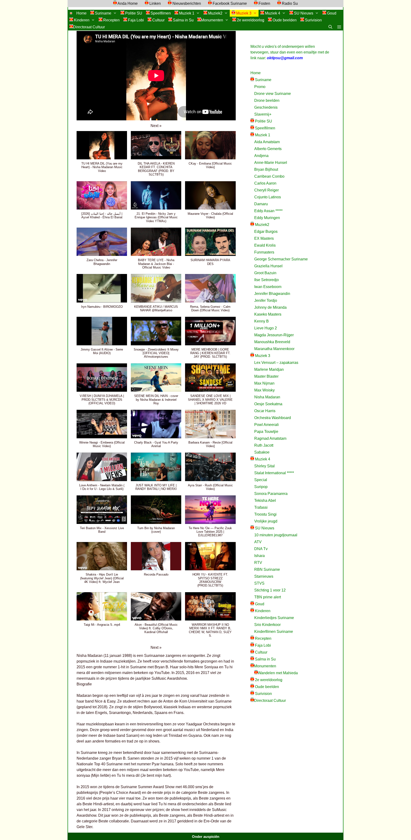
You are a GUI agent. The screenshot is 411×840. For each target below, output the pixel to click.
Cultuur (158, 20)
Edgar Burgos (266, 232)
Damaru (261, 204)
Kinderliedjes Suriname (274, 618)
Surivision (313, 20)
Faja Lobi (135, 20)
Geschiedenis (266, 107)
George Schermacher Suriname (281, 259)
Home (81, 13)
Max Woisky (264, 390)
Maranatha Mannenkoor (274, 349)
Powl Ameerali (266, 425)
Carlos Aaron (265, 183)
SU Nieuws (303, 13)
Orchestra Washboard (272, 418)
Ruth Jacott (263, 445)
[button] (339, 27)
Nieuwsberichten (186, 3)
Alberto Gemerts (268, 149)
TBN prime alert (267, 597)
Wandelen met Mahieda (278, 673)
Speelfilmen (160, 13)
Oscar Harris (264, 411)
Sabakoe (261, 452)
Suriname (102, 13)
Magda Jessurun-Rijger (274, 335)
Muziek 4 (272, 13)
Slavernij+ (262, 114)
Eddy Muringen (267, 218)
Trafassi (261, 507)
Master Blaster (266, 376)
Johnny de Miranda (270, 307)
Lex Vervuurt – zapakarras (276, 363)
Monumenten (212, 20)
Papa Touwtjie (266, 432)
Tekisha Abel (265, 500)
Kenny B (261, 321)
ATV (258, 542)
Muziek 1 (186, 13)
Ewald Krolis (265, 245)
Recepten (111, 20)
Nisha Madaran (267, 397)
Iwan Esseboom (267, 287)
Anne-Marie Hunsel (270, 163)
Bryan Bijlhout (266, 169)
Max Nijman (264, 383)
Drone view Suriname (272, 94)
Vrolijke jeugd (265, 521)
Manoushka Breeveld (272, 342)
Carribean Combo (269, 176)
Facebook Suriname (229, 3)
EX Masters (264, 238)
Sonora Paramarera (271, 494)
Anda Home (127, 3)
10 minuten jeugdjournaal (275, 535)
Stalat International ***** (274, 473)
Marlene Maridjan (269, 369)
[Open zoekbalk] (330, 27)
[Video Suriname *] (71, 13)
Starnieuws (263, 576)
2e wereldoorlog (250, 20)
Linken (154, 3)
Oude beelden (284, 20)
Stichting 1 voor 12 (270, 590)
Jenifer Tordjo (265, 300)
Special (260, 480)
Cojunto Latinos (267, 197)
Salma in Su (183, 20)
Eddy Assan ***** (268, 211)
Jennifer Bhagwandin (272, 294)
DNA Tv (261, 549)
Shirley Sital (264, 466)
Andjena (261, 156)
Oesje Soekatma (268, 404)
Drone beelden (266, 100)
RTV (258, 563)
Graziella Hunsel (268, 266)
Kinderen (81, 20)
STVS (259, 583)
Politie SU (133, 13)
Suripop (261, 487)
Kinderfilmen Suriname (273, 632)
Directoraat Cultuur (89, 27)
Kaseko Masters (267, 314)
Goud (331, 13)
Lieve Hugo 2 (265, 328)
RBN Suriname (267, 569)
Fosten (264, 3)
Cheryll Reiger (266, 190)
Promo (259, 87)
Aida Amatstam (267, 142)
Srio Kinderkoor (267, 625)
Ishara (259, 556)
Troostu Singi (265, 514)
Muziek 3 (243, 13)
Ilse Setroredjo (266, 280)
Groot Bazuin (265, 273)
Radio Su (289, 3)
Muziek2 (214, 13)
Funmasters (264, 252)
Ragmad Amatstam (270, 438)
